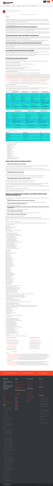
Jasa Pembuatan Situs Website (19, 384)
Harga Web (28, 401)
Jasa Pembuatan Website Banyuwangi (7, 427)
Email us (44, 373)
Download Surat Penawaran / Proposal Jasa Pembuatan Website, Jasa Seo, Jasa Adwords (8, 410)
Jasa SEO (16, 385)
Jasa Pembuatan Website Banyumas (8, 424)
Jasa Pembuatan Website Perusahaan (7, 451)
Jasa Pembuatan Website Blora (44, 409)
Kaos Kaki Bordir (9, 401)
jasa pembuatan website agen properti (7, 420)
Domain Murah (17, 381)
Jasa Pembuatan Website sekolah (8, 460)
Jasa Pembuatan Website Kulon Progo (44, 420)
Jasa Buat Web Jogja (18, 388)
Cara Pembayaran (41, 385)
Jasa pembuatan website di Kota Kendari (34, 340)
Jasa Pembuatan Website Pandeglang (43, 417)
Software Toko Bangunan (7, 478)
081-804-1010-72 (12, 373)
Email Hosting (29, 387)
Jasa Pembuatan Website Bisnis (8, 429)
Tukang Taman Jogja (8, 403)
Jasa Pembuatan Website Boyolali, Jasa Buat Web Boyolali (44, 412)
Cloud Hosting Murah (18, 382)
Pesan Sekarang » (15, 108)
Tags (45, 484)
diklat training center (7, 402)
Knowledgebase (41, 382)
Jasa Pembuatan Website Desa (8, 432)
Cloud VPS (16, 383)
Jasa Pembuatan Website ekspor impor (7, 435)
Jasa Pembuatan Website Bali (8, 422)
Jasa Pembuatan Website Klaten (8, 444)
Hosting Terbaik (17, 392)
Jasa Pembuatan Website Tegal (8, 467)
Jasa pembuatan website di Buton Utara (11, 346)
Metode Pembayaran (42, 392)
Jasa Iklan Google (6, 416)
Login (40, 389)
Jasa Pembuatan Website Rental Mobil (7, 455)
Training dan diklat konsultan (7, 480)
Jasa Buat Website (6, 414)
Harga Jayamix (5, 401)
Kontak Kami (4, 391)
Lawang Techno (17, 404)
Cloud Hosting (29, 384)
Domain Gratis (17, 395)
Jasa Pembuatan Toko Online (8, 417)
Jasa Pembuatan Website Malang (8, 447)
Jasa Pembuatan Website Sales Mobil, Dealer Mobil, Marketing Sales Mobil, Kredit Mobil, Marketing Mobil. (44, 400)
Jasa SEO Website (6, 472)
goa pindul (4, 403)
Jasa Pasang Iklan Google (18, 386)
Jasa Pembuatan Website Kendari (13, 10)
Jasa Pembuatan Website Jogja (8, 439)
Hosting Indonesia (29, 382)
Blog (39, 384)
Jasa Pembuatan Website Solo (8, 465)
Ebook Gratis (41, 381)
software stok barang (6, 477)
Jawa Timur (4, 395)
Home (38, 484)
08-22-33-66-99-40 (28, 373)
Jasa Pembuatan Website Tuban (44, 403)
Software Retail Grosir (7, 475)
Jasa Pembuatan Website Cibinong (44, 414)
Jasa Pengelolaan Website (7, 470)
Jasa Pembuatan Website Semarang (8, 462)
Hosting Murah (29, 381)
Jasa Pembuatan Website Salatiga (8, 457)
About (40, 484)
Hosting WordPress (29, 385)
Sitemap (48, 484)
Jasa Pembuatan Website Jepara (8, 437)
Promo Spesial (5, 394)
